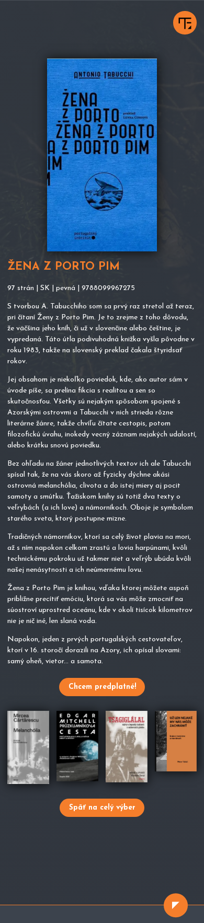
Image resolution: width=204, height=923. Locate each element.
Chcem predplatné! (102, 687)
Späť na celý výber (102, 808)
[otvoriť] (176, 905)
